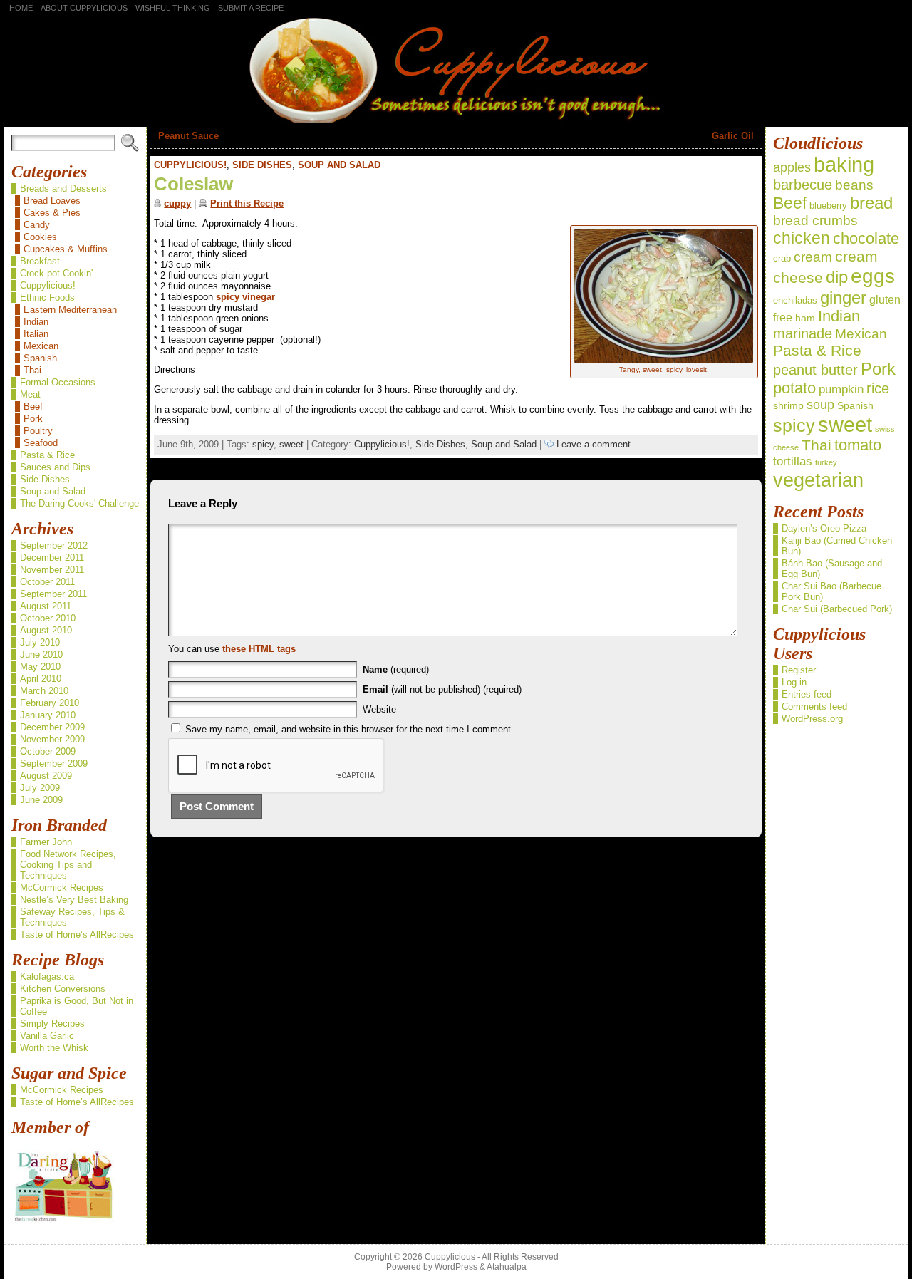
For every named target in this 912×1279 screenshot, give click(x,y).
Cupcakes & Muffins (66, 249)
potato (794, 388)
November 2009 (52, 739)
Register (799, 670)
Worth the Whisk (54, 1047)
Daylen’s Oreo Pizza (824, 528)
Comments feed (814, 706)
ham (805, 317)
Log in (794, 682)
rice (877, 388)
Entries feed (806, 694)
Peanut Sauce (188, 135)
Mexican (41, 346)
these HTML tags (259, 648)
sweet (291, 444)
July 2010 (40, 642)
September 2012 (54, 545)
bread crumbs (815, 220)
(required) (396, 669)
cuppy (177, 203)
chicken (801, 238)
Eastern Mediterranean (70, 309)
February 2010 (49, 703)
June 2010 (41, 654)
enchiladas (795, 300)
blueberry (828, 205)
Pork (33, 418)
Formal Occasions (57, 382)
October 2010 (48, 618)
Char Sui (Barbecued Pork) (837, 609)
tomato (857, 445)
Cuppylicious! (48, 285)
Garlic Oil (733, 135)
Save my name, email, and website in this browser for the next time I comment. (349, 729)
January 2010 (48, 715)
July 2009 (40, 787)
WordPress (456, 1267)
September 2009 (54, 763)
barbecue (802, 184)
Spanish (40, 358)
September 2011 (53, 594)
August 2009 (46, 775)
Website (379, 709)
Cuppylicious (450, 1257)
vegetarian (818, 480)
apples (792, 167)
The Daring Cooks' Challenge (79, 503)
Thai (32, 370)
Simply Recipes (52, 1023)
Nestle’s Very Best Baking (74, 899)
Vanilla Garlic (47, 1035)
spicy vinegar (245, 296)
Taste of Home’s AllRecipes (77, 934)
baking (844, 164)
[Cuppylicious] (455, 69)
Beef (33, 406)
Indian (36, 321)
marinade (802, 333)
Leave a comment (592, 444)
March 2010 (44, 690)
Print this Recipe (247, 203)
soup (820, 405)
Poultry (38, 430)
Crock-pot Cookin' (56, 273)
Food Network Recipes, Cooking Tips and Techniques (68, 865)
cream (813, 256)
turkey (826, 462)
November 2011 (52, 569)
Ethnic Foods (47, 297)
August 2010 (46, 630)
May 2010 (40, 666)
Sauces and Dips (55, 467)
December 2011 (52, 557)
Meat (30, 394)
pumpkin (841, 389)
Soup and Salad (53, 491)
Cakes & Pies (52, 212)
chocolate (866, 238)
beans (854, 184)
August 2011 (45, 606)
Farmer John (46, 842)
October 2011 (47, 581)
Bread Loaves (52, 200)
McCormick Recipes (61, 887)
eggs (873, 276)
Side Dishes (45, 479)
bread (871, 202)
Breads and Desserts (63, 188)
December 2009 (52, 727)
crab (782, 258)
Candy (37, 224)
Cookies (40, 237)
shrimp (788, 405)
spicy (263, 444)
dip (837, 276)
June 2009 (41, 799)
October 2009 (48, 751)
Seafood (41, 442)
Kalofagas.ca (47, 976)
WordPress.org (812, 718)
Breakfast (40, 261)
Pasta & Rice (47, 455)
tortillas (792, 461)
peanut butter (815, 370)
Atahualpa (507, 1267)
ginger (843, 297)
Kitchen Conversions (62, 988)
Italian (36, 333)
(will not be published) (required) (442, 689)
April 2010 (40, 678)
